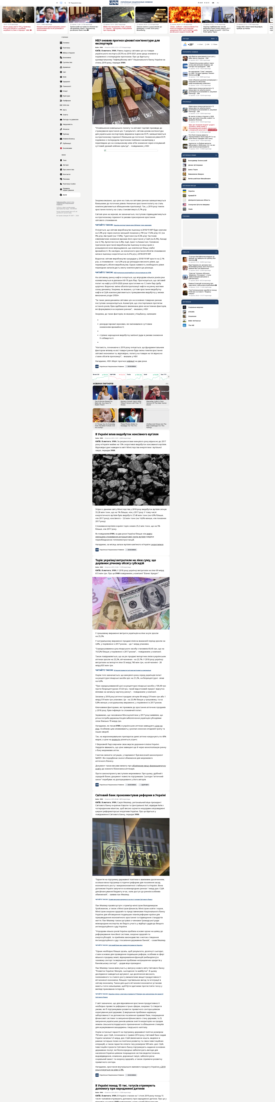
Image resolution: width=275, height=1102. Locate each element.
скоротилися (157, 544)
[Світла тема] (57, 3)
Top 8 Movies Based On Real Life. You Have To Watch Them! (103, 403)
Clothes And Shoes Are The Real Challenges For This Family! (156, 425)
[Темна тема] (65, 3)
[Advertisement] (200, 233)
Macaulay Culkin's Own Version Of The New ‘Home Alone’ (156, 403)
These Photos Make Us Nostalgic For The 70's (129, 425)
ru (218, 3)
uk (213, 3)
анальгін (116, 739)
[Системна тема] (61, 3)
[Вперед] (272, 20)
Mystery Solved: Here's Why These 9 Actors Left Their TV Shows (131, 403)
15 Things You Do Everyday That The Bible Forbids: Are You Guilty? (105, 425)
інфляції (130, 361)
